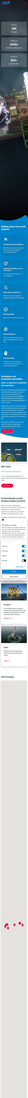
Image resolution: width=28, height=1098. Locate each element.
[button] (14, 925)
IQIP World (6, 485)
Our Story (6, 431)
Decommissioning (18, 400)
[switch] (24, 551)
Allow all (14, 571)
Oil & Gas (20, 398)
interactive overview (12, 476)
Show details (19, 566)
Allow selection (14, 576)
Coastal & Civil (9, 398)
